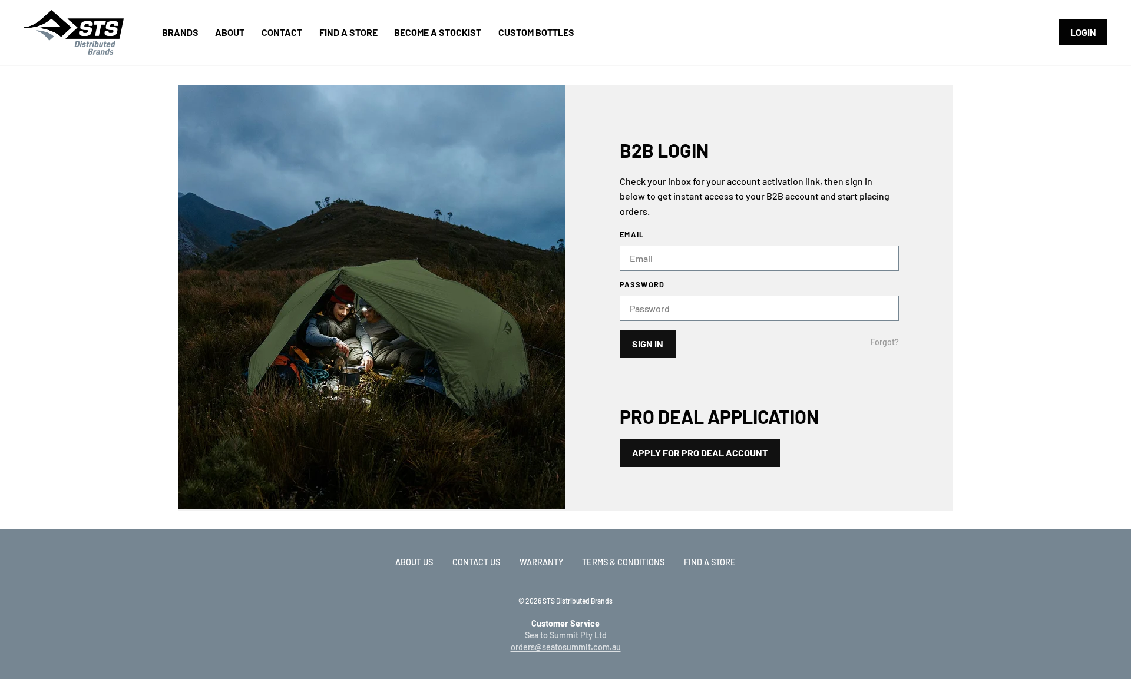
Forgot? (885, 342)
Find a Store (710, 562)
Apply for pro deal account (700, 452)
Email (632, 234)
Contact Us (476, 562)
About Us (414, 562)
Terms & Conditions (623, 562)
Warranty (541, 562)
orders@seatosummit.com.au (566, 647)
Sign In (647, 343)
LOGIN (1083, 32)
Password (642, 284)
